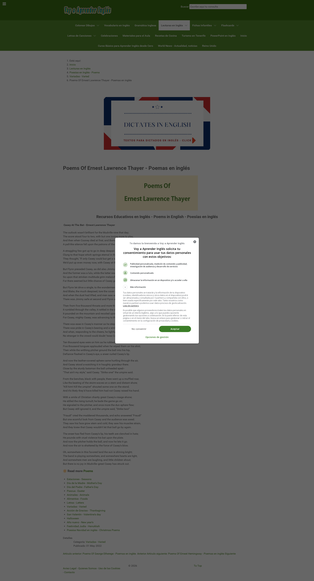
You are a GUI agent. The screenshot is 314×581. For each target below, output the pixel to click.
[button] (157, 287)
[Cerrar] (195, 241)
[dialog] (157, 291)
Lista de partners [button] (131, 305)
